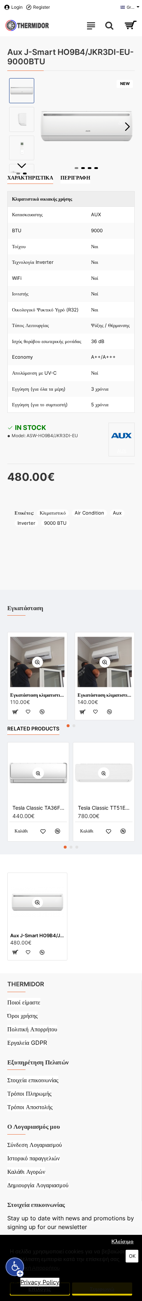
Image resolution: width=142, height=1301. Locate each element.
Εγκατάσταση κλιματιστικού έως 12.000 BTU (37, 695)
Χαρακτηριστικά (30, 177)
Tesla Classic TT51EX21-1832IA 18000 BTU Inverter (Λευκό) (105, 808)
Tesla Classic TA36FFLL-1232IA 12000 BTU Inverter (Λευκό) (39, 808)
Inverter (26, 523)
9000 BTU (55, 523)
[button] (45, 126)
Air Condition (89, 513)
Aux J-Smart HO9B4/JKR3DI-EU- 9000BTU (37, 935)
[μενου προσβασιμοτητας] (15, 1267)
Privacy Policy (39, 1282)
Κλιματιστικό (53, 513)
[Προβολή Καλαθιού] (130, 25)
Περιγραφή (75, 177)
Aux (117, 513)
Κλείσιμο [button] (122, 1241)
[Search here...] (109, 25)
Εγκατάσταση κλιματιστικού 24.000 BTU (105, 695)
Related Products (33, 728)
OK (132, 1256)
